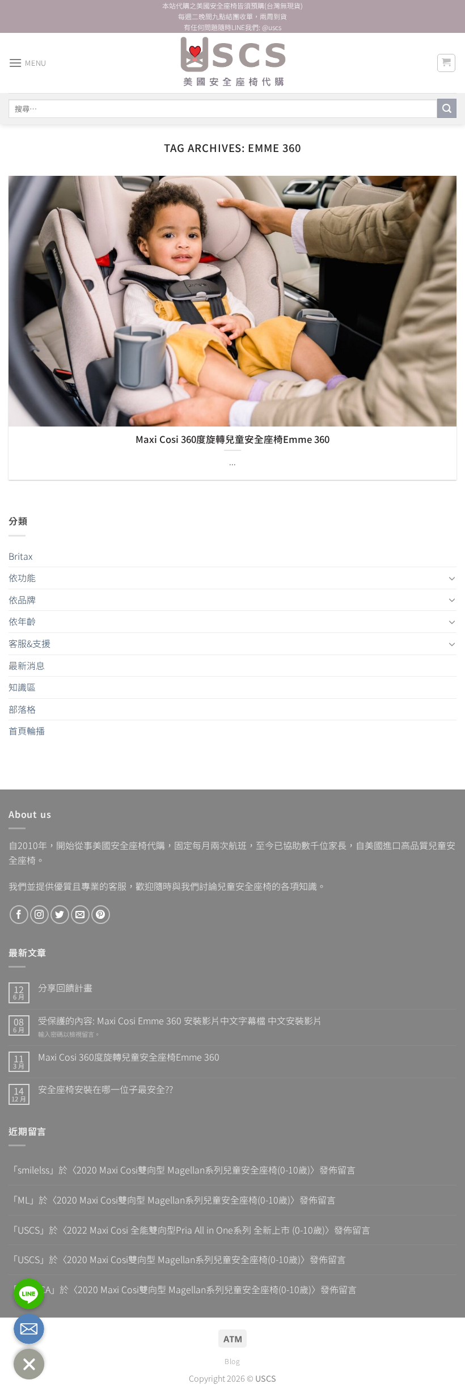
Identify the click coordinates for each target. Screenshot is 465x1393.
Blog (232, 1361)
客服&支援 (29, 643)
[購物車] (446, 63)
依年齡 (22, 621)
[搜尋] (446, 108)
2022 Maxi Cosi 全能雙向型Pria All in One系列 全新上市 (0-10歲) (196, 1229)
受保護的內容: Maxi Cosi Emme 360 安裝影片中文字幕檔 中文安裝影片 (180, 1020)
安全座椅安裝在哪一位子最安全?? (105, 1089)
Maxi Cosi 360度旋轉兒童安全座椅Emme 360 (128, 1057)
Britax (20, 556)
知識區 (22, 687)
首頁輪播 (27, 730)
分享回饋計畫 (65, 987)
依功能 (22, 577)
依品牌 (22, 599)
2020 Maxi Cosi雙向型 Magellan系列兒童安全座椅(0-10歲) (193, 1169)
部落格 (22, 709)
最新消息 (27, 665)
